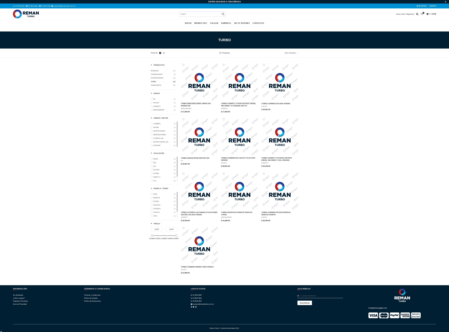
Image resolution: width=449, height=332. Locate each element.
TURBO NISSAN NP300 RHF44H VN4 (195, 158)
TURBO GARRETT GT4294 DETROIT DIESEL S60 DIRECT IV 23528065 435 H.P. (238, 104)
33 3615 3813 (33, 6)
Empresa (226, 23)
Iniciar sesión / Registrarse (405, 14)
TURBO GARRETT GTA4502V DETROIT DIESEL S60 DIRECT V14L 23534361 (276, 159)
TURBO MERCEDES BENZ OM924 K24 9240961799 (196, 104)
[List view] (164, 53)
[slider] (152, 235)
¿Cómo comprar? (19, 298)
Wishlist (423, 13)
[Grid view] (160, 53)
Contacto (258, 23)
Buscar (223, 14)
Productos (200, 23)
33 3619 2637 (46, 6)
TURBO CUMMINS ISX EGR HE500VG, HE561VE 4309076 (276, 213)
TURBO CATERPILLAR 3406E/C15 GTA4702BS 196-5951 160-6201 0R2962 (199, 213)
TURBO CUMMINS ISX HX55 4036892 (275, 103)
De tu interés (242, 23)
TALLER (214, 23)
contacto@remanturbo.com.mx (64, 6)
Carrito (432, 6)
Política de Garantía (91, 298)
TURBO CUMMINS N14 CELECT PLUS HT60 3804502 (238, 159)
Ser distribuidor (18, 295)
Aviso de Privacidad (20, 304)
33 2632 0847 (20, 6)
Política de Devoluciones (92, 301)
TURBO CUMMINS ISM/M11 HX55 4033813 (197, 267)
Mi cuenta (423, 6)
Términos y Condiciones (92, 295)
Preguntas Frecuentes (20, 301)
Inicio (188, 23)
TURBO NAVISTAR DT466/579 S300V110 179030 (236, 213)
